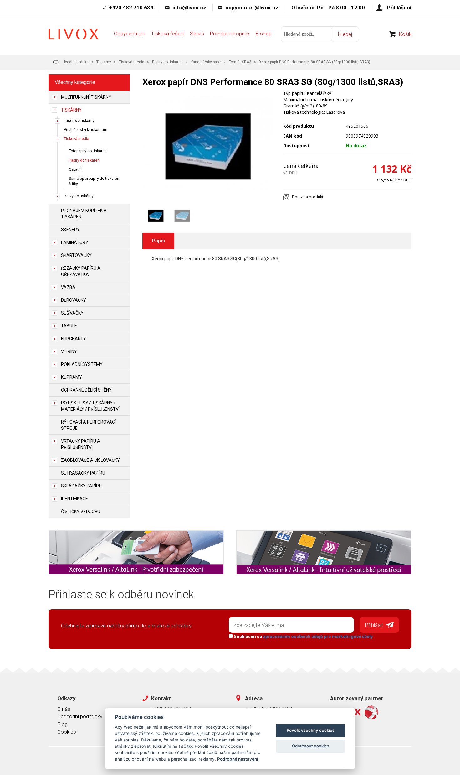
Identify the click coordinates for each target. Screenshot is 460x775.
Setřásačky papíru (83, 473)
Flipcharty (73, 338)
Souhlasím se (303, 636)
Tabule (69, 325)
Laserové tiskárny (79, 120)
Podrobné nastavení (237, 759)
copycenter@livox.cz (252, 7)
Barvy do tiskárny (79, 196)
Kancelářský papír (206, 62)
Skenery (70, 229)
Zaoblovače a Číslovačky (90, 460)
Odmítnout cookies (310, 745)
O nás (63, 709)
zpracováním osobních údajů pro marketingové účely (318, 636)
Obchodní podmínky (79, 716)
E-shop (263, 33)
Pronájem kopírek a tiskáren (84, 213)
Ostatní (75, 169)
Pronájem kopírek (230, 33)
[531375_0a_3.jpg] (208, 146)
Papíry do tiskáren (167, 62)
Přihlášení (399, 7)
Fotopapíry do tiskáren (88, 151)
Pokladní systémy (82, 364)
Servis (197, 33)
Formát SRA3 (240, 62)
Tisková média (131, 62)
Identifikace (74, 498)
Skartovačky (76, 255)
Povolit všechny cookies (311, 730)
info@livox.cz (189, 7)
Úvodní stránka (76, 62)
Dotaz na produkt (307, 197)
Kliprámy (71, 377)
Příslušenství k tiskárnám (85, 129)
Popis (158, 241)
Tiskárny (103, 62)
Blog (62, 724)
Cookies (66, 732)
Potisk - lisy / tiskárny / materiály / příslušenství (90, 406)
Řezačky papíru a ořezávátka (80, 271)
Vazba (68, 287)
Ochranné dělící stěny (86, 390)
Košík (405, 34)
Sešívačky (72, 312)
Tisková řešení (167, 33)
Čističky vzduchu (80, 511)
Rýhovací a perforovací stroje (88, 425)
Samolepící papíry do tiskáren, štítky (94, 181)
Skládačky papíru (81, 485)
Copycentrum (129, 33)
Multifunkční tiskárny (86, 97)
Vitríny (69, 351)
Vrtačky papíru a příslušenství (80, 444)
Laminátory (74, 242)
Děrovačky (73, 300)
